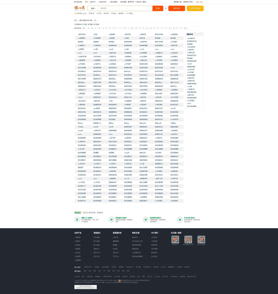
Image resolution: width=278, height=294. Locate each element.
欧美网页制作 (174, 93)
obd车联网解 (143, 53)
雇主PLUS (97, 252)
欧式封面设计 (82, 71)
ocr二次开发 (81, 182)
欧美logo (111, 123)
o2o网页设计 (174, 134)
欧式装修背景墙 (191, 98)
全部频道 (121, 267)
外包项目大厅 (130, 267)
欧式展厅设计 (82, 201)
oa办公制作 (158, 153)
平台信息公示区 (137, 241)
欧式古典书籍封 (191, 106)
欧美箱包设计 (113, 182)
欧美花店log (158, 82)
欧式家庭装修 (82, 145)
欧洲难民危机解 (191, 61)
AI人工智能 (129, 13)
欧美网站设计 (143, 138)
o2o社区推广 (174, 42)
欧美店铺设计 (143, 201)
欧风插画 (111, 42)
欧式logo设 (143, 123)
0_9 (185, 28)
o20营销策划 (143, 93)
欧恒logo (126, 123)
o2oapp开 (126, 153)
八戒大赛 (179, 267)
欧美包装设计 (174, 160)
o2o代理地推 (97, 38)
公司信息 (154, 237)
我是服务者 (117, 233)
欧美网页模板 (159, 130)
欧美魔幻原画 (159, 197)
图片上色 (165, 276)
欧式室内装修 (174, 141)
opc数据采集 (174, 171)
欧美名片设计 (113, 82)
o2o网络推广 (127, 104)
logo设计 (84, 13)
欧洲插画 (157, 38)
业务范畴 (154, 249)
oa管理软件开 (143, 178)
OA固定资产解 (82, 56)
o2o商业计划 (112, 60)
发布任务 (176, 8)
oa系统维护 (112, 34)
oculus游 (95, 127)
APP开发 (98, 13)
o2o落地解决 (127, 60)
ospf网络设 (81, 49)
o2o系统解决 (174, 56)
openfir (80, 134)
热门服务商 (78, 24)
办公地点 (154, 256)
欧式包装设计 (143, 75)
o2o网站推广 (143, 104)
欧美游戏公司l (97, 79)
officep (110, 134)
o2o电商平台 (97, 64)
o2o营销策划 (158, 90)
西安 (128, 271)
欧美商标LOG (97, 123)
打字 (138, 276)
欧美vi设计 (143, 153)
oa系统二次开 (159, 178)
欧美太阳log (81, 82)
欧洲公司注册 (113, 141)
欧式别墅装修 (174, 153)
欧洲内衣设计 (82, 108)
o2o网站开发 (143, 42)
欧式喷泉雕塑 (82, 153)
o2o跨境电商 (112, 171)
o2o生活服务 (158, 171)
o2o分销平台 (97, 164)
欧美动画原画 (174, 197)
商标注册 (106, 13)
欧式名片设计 (174, 71)
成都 (109, 271)
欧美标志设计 (159, 108)
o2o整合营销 (158, 104)
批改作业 (125, 276)
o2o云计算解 (143, 56)
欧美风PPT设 (128, 97)
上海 (99, 271)
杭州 (113, 271)
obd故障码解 (127, 53)
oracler (157, 49)
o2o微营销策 (97, 93)
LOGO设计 (157, 276)
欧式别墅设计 (82, 160)
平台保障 (97, 237)
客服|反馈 (135, 249)
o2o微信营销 (174, 34)
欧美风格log (112, 86)
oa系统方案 (143, 97)
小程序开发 (89, 276)
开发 (83, 276)
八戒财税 (77, 237)
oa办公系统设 (128, 90)
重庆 (85, 271)
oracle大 (142, 49)
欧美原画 (80, 42)
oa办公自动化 (113, 90)
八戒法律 (77, 256)
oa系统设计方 (82, 90)
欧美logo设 (158, 123)
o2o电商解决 (112, 64)
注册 (201, 2)
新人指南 (97, 241)
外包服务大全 (147, 267)
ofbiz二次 (126, 178)
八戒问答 (113, 267)
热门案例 (96, 24)
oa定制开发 (143, 101)
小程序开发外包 (107, 276)
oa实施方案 (158, 97)
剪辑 (143, 276)
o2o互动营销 (158, 201)
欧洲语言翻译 (174, 138)
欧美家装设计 (128, 145)
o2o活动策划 (158, 60)
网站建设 (97, 276)
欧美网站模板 (113, 130)
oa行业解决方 (174, 53)
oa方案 (111, 101)
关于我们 (154, 233)
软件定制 (132, 276)
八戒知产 (77, 241)
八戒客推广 (78, 260)
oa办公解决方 (97, 56)
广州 (104, 271)
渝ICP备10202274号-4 (103, 280)
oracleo (172, 49)
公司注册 (113, 13)
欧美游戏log (112, 79)
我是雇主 (97, 233)
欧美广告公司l (174, 82)
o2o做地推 (112, 38)
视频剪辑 (182, 276)
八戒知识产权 (88, 267)
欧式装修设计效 (191, 41)
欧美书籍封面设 (191, 92)
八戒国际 (77, 249)
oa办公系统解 (174, 97)
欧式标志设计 (143, 108)
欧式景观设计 (97, 171)
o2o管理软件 (112, 178)
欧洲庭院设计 (143, 156)
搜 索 (158, 8)
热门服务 (84, 24)
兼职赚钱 (121, 13)
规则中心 (135, 237)
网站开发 (91, 13)
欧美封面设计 (174, 64)
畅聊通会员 (171, 267)
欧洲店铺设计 (113, 201)
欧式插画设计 (159, 160)
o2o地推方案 (81, 141)
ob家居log (173, 123)
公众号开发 (117, 276)
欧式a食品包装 (159, 75)
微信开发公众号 (191, 276)
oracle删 (95, 49)
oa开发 (95, 34)
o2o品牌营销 (127, 101)
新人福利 (97, 245)
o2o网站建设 (174, 130)
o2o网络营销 (81, 60)
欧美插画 (96, 42)
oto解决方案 (173, 45)
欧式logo (80, 123)
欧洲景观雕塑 (128, 149)
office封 (172, 67)
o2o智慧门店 (112, 56)
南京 (123, 271)
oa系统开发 (143, 34)
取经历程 (154, 245)
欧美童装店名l (159, 79)
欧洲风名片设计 (191, 55)
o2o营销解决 (158, 56)
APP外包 (149, 276)
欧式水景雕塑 (159, 149)
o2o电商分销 (127, 164)
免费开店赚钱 (195, 8)
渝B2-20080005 (114, 280)
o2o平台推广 (127, 64)
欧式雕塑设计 (113, 149)
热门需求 (90, 24)
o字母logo (81, 127)
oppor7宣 (172, 108)
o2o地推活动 (97, 45)
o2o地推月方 (81, 45)
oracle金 (111, 49)
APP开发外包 (174, 276)
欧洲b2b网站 (158, 93)
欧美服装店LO (82, 86)
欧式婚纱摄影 (128, 175)
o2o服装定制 (81, 104)
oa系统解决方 (159, 53)
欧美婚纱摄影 (143, 175)
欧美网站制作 (128, 127)
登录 (197, 2)
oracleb (95, 53)
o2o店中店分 (81, 164)
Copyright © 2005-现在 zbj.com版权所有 (85, 280)
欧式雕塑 (111, 153)
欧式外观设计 (174, 175)
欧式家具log (96, 75)
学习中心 (116, 256)
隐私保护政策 (136, 245)
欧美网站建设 (174, 127)
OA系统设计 (97, 90)
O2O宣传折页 (174, 119)
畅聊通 (115, 245)
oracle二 (80, 178)
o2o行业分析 (112, 93)
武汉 (118, 271)
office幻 (80, 97)
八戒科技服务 (105, 267)
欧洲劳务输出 (128, 171)
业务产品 (77, 233)
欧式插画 (173, 38)
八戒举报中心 (136, 252)
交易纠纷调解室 (137, 256)
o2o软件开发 (174, 178)
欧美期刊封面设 (191, 83)
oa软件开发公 (82, 34)
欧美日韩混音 (174, 164)
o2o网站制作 (127, 138)
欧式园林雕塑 (174, 149)
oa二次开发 (96, 182)
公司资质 (154, 241)
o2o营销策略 (143, 197)
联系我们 (154, 252)
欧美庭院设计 (174, 156)
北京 (90, 271)
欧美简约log (127, 82)
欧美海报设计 (128, 108)
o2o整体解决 (127, 56)
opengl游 (80, 130)
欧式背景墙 (112, 119)
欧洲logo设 (127, 71)
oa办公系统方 (82, 101)
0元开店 (115, 237)
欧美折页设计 (159, 119)
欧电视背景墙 (143, 119)
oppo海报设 (96, 108)
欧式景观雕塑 (143, 149)
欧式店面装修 (128, 201)
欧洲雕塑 (96, 153)
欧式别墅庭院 (128, 197)
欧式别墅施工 (113, 197)
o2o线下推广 (112, 138)
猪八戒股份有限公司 (144, 280)
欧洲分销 (142, 38)
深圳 (94, 271)
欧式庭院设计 (159, 156)
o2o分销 (142, 164)
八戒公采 (77, 252)
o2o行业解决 (81, 64)
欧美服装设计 (159, 164)
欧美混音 (80, 167)
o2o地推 (126, 38)
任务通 (115, 249)
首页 (75, 20)
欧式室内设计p (113, 97)
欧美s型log (173, 86)
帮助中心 (97, 249)
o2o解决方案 (143, 60)
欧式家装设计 (113, 145)
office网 (111, 127)
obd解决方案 (112, 53)
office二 (95, 178)
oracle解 (126, 49)
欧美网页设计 (159, 134)
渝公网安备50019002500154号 (129, 280)
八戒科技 (77, 245)
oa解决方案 (96, 101)
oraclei (79, 53)
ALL (84, 28)
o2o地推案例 (81, 38)
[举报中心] (85, 287)
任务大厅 (116, 252)
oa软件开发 (127, 34)
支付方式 (97, 256)
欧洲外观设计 (159, 175)
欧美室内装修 (97, 145)
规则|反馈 (135, 233)
